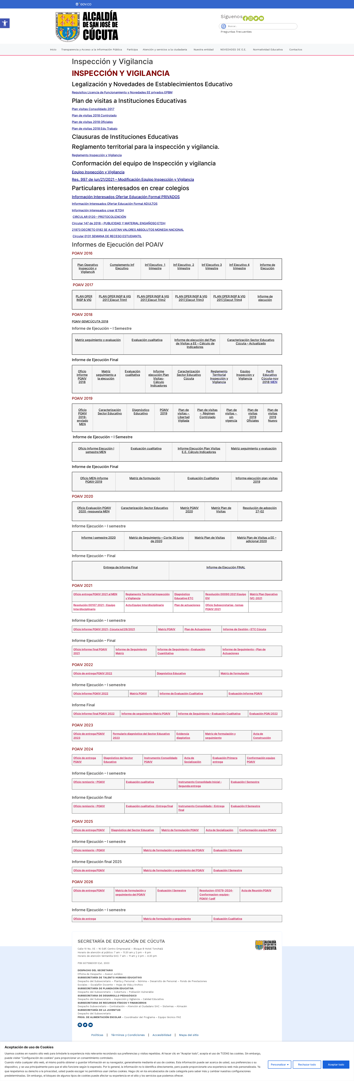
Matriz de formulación (144, 478)
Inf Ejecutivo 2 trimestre (183, 266)
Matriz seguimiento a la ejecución (106, 374)
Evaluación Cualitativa (203, 478)
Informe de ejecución (265, 298)
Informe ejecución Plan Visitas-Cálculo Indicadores (158, 378)
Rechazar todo (307, 1064)
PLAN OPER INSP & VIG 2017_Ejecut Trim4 (229, 298)
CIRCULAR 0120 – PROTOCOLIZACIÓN (99, 217)
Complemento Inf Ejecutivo (122, 266)
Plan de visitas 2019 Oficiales (253, 415)
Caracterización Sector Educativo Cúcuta (189, 374)
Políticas (97, 1035)
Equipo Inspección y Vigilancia (98, 172)
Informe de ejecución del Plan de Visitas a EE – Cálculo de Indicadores (195, 343)
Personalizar (278, 1064)
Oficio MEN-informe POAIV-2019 (94, 479)
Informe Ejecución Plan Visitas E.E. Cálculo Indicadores (199, 450)
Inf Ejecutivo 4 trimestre (239, 266)
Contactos (295, 49)
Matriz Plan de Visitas (210, 537)
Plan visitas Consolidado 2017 (93, 109)
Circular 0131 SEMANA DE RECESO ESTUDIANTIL (107, 236)
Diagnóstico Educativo (140, 411)
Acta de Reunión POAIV (256, 890)
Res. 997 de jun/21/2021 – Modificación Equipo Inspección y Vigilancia (133, 179)
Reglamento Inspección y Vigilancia (97, 155)
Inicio (53, 49)
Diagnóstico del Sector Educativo (132, 830)
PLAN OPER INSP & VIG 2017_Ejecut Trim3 (191, 298)
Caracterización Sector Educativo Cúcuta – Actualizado (250, 341)
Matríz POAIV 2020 (189, 509)
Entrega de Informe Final (120, 567)
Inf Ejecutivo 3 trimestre (212, 266)
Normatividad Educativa (268, 49)
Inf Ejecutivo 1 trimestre (155, 266)
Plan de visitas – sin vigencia (231, 415)
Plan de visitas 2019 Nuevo (273, 415)
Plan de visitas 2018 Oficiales (92, 122)
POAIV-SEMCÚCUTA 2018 (90, 321)
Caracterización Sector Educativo (110, 411)
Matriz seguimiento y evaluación (98, 340)
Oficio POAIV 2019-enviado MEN (82, 417)
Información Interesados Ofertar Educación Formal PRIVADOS (126, 197)
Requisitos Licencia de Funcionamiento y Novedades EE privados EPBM (122, 92)
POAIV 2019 (164, 411)
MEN (269, 376)
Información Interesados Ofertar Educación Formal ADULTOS (114, 203)
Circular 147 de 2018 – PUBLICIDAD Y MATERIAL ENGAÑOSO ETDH (118, 223)
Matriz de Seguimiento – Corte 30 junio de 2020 (156, 539)
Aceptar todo (336, 1064)
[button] (5, 23)
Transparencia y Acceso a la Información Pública (91, 49)
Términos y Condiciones (128, 1035)
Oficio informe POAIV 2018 (82, 376)
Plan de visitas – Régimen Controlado (207, 413)
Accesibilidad (161, 1035)
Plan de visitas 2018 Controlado (94, 115)
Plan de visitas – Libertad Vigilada (184, 415)
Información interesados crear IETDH (98, 210)
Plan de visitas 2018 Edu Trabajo (94, 128)
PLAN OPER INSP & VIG (84, 298)
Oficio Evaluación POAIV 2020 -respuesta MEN (94, 509)
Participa (132, 49)
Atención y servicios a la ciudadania (165, 49)
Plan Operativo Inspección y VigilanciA (87, 268)
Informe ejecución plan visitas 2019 (257, 479)
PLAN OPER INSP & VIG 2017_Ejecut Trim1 (115, 298)
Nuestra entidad (204, 49)
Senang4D (261, 31)
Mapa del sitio (189, 1035)
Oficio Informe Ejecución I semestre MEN (96, 450)
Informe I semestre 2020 (98, 537)
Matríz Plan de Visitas (221, 509)
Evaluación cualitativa (147, 340)
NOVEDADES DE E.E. (233, 49)
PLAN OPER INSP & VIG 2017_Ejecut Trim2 (153, 298)
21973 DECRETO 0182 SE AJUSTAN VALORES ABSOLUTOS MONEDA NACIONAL (128, 229)
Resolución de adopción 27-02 (260, 509)
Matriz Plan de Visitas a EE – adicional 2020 (256, 539)
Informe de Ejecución (267, 266)
